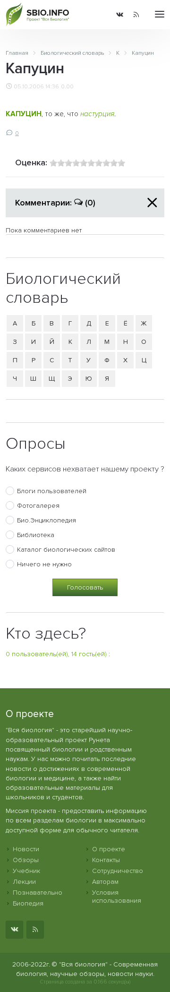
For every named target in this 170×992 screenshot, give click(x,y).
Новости (26, 849)
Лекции (24, 882)
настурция (97, 114)
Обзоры (26, 860)
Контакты (106, 860)
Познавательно (37, 893)
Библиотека (35, 535)
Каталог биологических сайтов (66, 550)
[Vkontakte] (119, 14)
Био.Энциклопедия (46, 520)
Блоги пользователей (51, 491)
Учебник (26, 871)
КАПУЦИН (24, 114)
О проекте (108, 849)
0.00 (67, 86)
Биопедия (28, 903)
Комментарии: (55, 202)
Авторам (105, 882)
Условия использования (116, 897)
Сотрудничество (117, 871)
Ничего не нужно (44, 564)
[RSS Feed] (136, 14)
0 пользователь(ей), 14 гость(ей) (56, 654)
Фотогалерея (38, 506)
